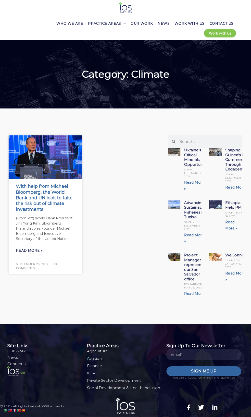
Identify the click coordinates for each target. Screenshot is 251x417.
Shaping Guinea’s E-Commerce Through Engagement (237, 159)
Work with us (190, 23)
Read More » (29, 250)
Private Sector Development (114, 380)
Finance (94, 365)
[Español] (23, 410)
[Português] (19, 410)
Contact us (222, 23)
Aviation (94, 358)
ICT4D (93, 373)
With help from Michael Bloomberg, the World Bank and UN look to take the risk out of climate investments (44, 198)
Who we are (69, 23)
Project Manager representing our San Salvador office (196, 267)
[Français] (15, 410)
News (164, 23)
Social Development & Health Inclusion (123, 387)
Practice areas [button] (104, 23)
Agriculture (97, 351)
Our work (142, 23)
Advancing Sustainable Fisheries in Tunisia (195, 209)
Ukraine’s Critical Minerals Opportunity (195, 157)
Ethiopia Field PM (233, 205)
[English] (10, 410)
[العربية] (6, 410)
